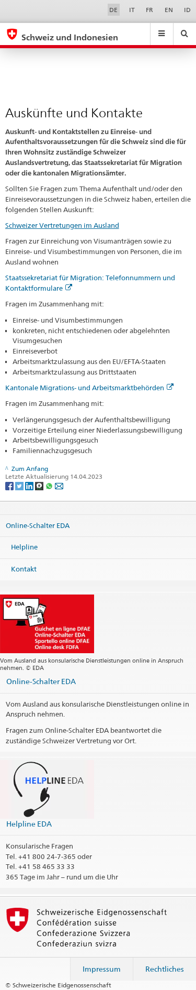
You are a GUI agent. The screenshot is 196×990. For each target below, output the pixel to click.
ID (187, 10)
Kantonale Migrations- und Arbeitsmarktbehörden (84, 387)
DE (113, 10)
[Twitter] (20, 485)
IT (132, 10)
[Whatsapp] (50, 485)
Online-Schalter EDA (38, 525)
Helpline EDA (29, 823)
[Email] (59, 485)
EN (169, 10)
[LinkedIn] (30, 485)
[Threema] (40, 485)
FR (149, 10)
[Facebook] (10, 485)
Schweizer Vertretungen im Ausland (62, 225)
